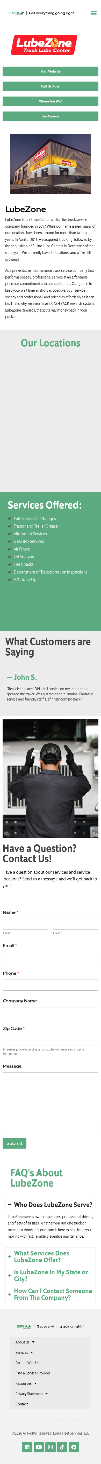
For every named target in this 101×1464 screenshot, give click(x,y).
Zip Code (14, 1028)
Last (57, 933)
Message (12, 1066)
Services (22, 1352)
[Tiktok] (62, 1447)
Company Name (20, 1000)
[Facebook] (74, 1447)
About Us (23, 1342)
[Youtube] (39, 1447)
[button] (93, 13)
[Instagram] (50, 1447)
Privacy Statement (29, 1393)
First (7, 933)
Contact (22, 1404)
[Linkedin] (27, 1447)
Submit (14, 1143)
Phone (11, 973)
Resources (24, 1383)
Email (10, 945)
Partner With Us (27, 1362)
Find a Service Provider (33, 1373)
